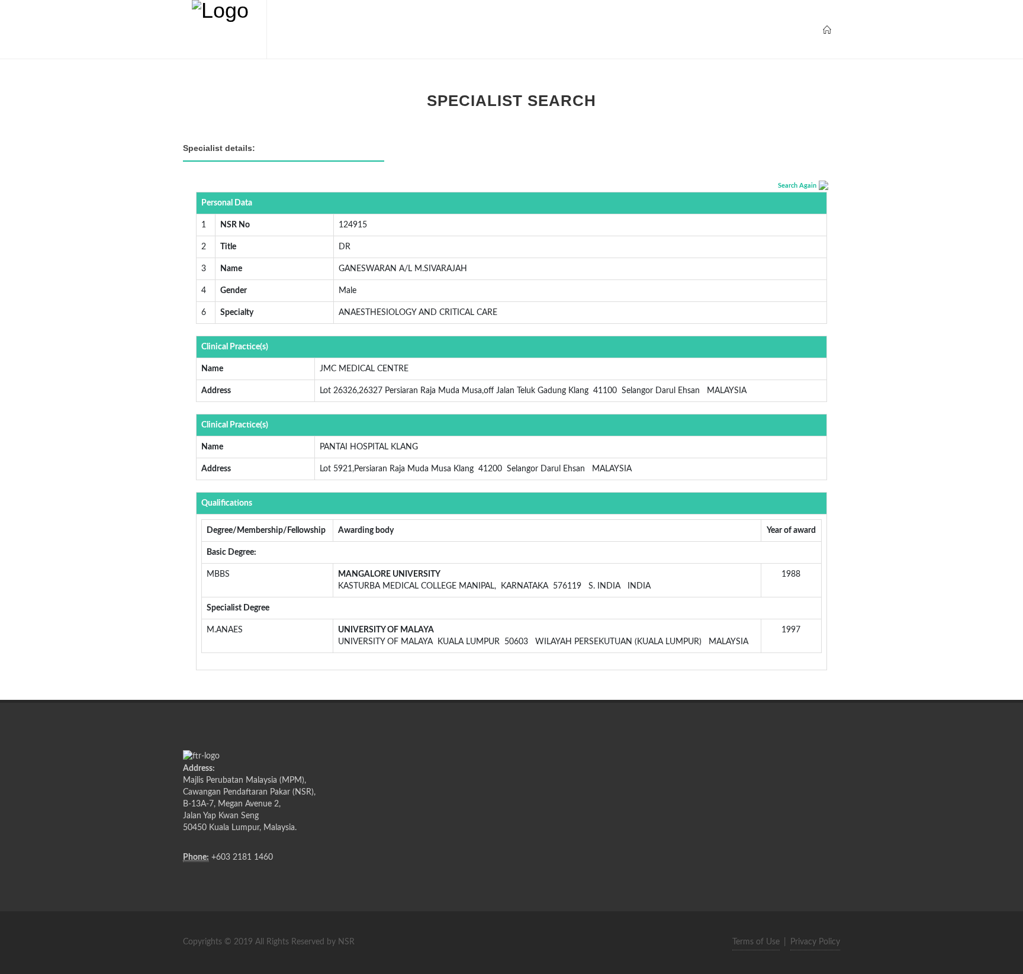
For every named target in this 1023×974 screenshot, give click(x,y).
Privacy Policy (815, 942)
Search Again (797, 185)
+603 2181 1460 (242, 857)
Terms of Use (756, 942)
